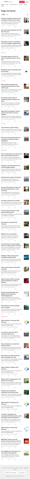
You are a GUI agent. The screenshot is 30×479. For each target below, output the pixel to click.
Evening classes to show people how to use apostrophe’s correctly (11, 244)
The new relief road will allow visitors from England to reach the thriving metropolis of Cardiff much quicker (11, 169)
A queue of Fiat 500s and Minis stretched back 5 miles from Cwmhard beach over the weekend (11, 259)
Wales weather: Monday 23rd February (9, 368)
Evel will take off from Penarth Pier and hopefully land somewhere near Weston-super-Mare (11, 226)
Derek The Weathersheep (12, 327)
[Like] (2, 78)
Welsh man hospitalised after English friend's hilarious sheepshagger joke (9, 294)
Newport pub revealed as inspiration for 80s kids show (9, 391)
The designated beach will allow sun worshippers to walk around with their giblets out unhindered (10, 179)
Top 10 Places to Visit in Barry (9, 127)
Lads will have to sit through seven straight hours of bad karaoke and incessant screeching (11, 284)
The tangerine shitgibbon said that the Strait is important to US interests (11, 214)
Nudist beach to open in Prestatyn (11, 177)
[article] (15, 22)
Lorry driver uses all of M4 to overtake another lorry (9, 333)
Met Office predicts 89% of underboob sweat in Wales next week (10, 99)
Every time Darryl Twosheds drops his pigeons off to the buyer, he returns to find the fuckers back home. (11, 34)
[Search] (27, 14)
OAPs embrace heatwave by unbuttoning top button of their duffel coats (10, 86)
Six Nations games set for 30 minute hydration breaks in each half (10, 58)
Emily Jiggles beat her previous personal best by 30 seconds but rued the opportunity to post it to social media (10, 271)
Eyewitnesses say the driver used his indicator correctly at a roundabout (10, 236)
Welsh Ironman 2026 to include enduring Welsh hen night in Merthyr (10, 280)
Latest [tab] (3, 14)
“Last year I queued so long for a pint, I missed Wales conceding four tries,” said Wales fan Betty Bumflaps (10, 62)
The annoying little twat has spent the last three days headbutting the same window (11, 74)
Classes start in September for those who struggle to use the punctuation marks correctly (11, 248)
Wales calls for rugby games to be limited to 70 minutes (11, 379)
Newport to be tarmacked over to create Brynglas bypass (10, 166)
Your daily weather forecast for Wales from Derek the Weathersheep (11, 324)
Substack (8, 476)
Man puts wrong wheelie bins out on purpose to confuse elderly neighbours (11, 139)
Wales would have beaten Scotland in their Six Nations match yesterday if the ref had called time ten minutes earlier (11, 383)
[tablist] (5, 14)
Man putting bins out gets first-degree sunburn (10, 344)
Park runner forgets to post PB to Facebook (10, 268)
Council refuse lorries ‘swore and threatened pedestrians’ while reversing (10, 189)
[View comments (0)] (9, 26)
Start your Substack (11, 472)
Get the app (22, 472)
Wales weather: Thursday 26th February (10, 321)
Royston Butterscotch (12, 24)
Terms (21, 467)
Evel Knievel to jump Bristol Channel (9, 223)
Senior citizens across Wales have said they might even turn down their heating (11, 90)
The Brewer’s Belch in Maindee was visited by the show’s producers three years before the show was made (11, 395)
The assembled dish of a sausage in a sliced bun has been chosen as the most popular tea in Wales (11, 203)
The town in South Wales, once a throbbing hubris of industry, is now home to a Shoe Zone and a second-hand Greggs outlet (11, 130)
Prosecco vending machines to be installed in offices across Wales (11, 19)
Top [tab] (7, 14)
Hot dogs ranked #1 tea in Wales (10, 200)
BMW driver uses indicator (9, 234)
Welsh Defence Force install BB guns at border (10, 306)
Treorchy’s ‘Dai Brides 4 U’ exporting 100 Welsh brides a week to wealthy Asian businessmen (11, 416)
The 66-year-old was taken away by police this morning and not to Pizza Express (11, 443)
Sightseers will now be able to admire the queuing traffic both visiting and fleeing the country (11, 117)
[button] (2, 4)
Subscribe (22, 2)
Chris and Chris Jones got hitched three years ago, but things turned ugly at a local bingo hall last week (11, 158)
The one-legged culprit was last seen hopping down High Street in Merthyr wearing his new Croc (10, 455)
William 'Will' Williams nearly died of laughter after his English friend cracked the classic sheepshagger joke (11, 298)
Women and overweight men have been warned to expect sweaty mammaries (10, 103)
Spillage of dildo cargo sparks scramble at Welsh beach (9, 256)
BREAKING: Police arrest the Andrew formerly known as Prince (11, 440)
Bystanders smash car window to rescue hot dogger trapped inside (11, 42)
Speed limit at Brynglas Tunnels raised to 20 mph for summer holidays (10, 112)
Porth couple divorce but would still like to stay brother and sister (11, 154)
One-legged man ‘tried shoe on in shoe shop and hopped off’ (11, 452)
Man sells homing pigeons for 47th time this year (11, 30)
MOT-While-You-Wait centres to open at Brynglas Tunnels (10, 356)
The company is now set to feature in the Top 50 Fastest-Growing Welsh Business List (11, 420)
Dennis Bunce (8, 385)
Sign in (27, 2)
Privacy (17, 467)
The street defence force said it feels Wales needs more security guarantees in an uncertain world (11, 309)
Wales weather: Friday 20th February (9, 428)
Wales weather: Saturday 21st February (10, 403)
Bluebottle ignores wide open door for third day (11, 70)
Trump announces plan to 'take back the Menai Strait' (10, 211)
